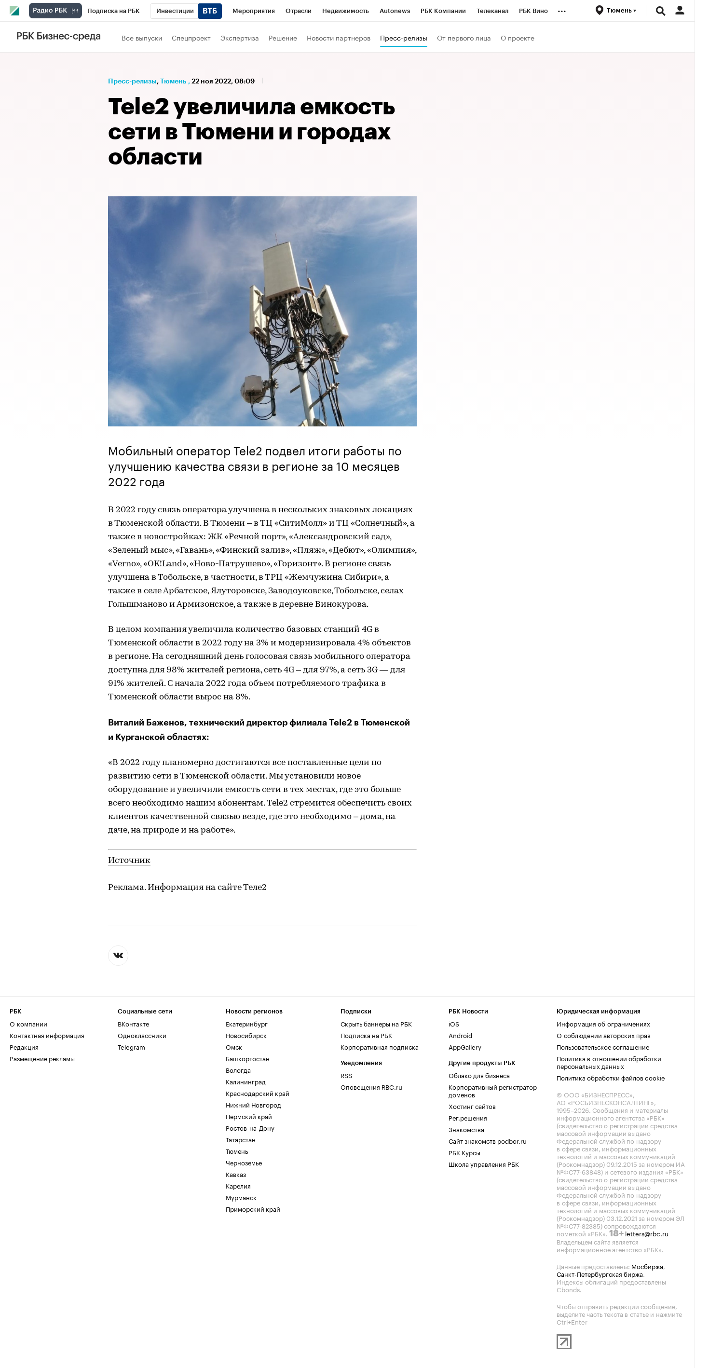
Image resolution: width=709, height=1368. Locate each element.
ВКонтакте (133, 1023)
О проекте (517, 37)
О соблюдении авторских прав (604, 1035)
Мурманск (241, 1197)
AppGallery (465, 1046)
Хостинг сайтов (472, 1105)
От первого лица (464, 37)
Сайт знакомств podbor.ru (488, 1140)
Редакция (24, 1046)
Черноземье (244, 1162)
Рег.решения (468, 1117)
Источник (129, 861)
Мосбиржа (647, 1266)
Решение (283, 37)
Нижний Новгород (253, 1104)
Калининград (246, 1081)
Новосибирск (246, 1035)
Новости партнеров (338, 37)
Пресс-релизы (403, 37)
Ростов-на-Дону (250, 1127)
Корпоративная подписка (380, 1046)
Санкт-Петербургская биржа (600, 1273)
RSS (346, 1075)
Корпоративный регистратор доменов (493, 1090)
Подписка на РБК (366, 1035)
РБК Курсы (464, 1152)
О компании (28, 1023)
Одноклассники (142, 1035)
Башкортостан (248, 1058)
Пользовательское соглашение (603, 1046)
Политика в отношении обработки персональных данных (609, 1061)
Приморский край (253, 1208)
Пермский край (249, 1116)
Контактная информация (47, 1035)
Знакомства (466, 1129)
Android (460, 1035)
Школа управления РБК (484, 1163)
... (562, 9)
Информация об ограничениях (603, 1023)
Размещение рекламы (42, 1058)
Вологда (238, 1069)
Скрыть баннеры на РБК (376, 1023)
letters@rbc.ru (646, 1233)
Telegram (131, 1046)
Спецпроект (191, 37)
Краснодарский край (257, 1092)
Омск (234, 1046)
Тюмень (173, 81)
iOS (454, 1023)
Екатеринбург (247, 1023)
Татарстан (241, 1139)
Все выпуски (142, 37)
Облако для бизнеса (479, 1075)
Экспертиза (239, 37)
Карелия (238, 1185)
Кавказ (236, 1173)
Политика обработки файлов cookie (611, 1077)
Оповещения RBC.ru (371, 1086)
